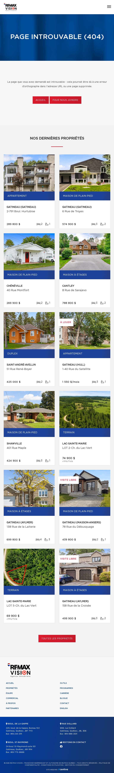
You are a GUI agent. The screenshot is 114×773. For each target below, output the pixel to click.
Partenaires (12, 708)
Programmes (66, 688)
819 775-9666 (17, 752)
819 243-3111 (16, 734)
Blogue (64, 698)
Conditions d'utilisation (52, 765)
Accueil (41, 100)
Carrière (64, 693)
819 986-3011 (71, 734)
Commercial (12, 698)
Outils (63, 683)
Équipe (9, 693)
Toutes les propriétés (57, 639)
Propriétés (12, 688)
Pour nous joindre (65, 100)
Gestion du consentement (77, 765)
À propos (11, 703)
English (64, 708)
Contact (64, 703)
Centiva (63, 769)
